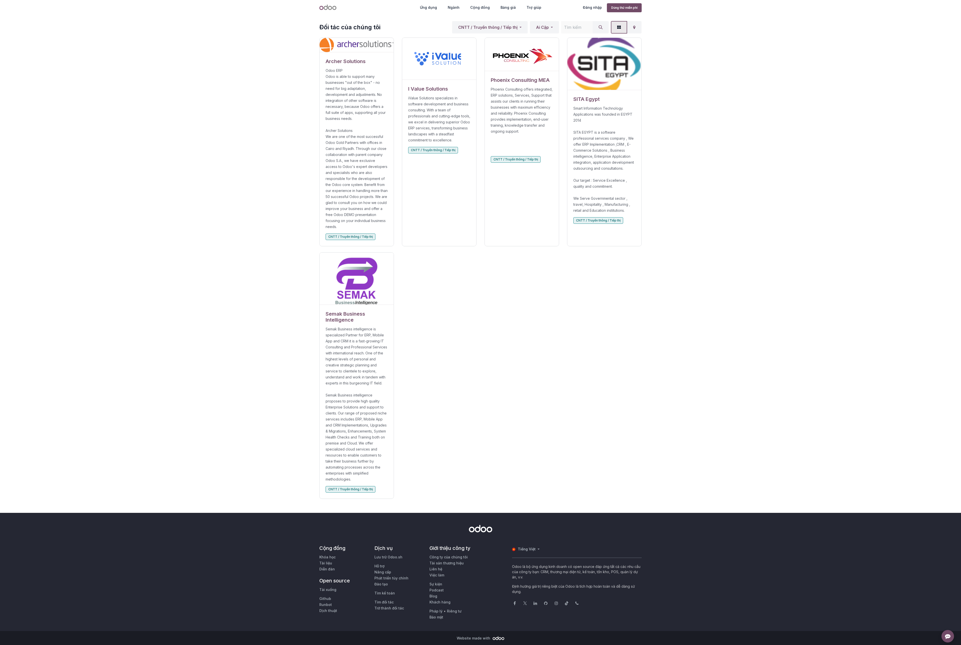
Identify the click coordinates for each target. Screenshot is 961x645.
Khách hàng (439, 602)
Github (325, 598)
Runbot (325, 604)
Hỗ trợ (379, 566)
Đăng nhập (592, 7)
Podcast (436, 590)
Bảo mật (436, 617)
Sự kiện (435, 584)
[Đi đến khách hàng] (357, 45)
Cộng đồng (480, 7)
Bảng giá (508, 7)
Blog (433, 596)
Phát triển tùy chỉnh (391, 578)
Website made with (474, 638)
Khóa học (327, 557)
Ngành (453, 7)
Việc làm (436, 575)
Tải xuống (327, 589)
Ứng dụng (428, 7)
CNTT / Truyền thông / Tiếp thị (488, 27)
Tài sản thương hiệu (446, 563)
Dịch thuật (328, 610)
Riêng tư (454, 611)
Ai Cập (542, 27)
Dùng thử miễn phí (624, 8)
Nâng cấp (382, 572)
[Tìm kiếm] (600, 27)
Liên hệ (435, 569)
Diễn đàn (327, 569)
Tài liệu (325, 563)
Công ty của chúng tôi (448, 557)
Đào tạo (381, 584)
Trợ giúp (534, 7)
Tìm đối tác (384, 602)
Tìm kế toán (384, 593)
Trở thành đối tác (389, 608)
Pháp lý (435, 611)
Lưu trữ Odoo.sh (388, 557)
